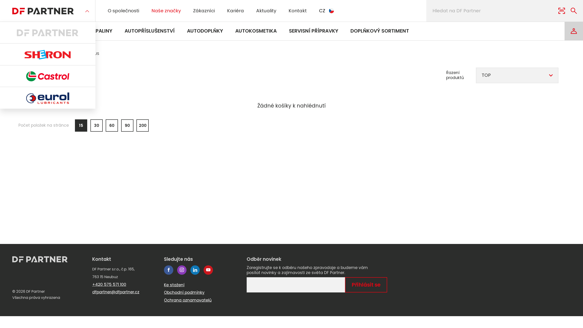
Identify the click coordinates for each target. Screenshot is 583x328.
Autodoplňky (205, 30)
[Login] (574, 31)
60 (111, 125)
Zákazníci (204, 11)
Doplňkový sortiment (379, 30)
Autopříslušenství (150, 30)
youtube (208, 270)
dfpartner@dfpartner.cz (115, 292)
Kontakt (298, 11)
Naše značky (166, 11)
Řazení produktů (455, 75)
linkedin (195, 270)
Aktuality (266, 11)
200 (142, 125)
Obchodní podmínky (184, 292)
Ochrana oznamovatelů (188, 300)
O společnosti (123, 11)
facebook (168, 270)
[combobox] (517, 75)
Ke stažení (174, 285)
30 (96, 125)
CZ (322, 11)
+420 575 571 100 (109, 284)
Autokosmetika (256, 30)
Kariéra (235, 11)
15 (81, 125)
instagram (182, 270)
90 (127, 125)
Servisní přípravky (313, 30)
